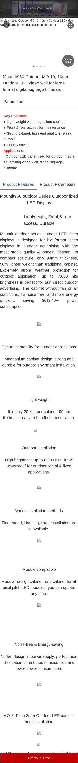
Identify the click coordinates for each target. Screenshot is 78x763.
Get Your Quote (39, 758)
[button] (70, 25)
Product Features (18, 184)
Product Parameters (58, 184)
